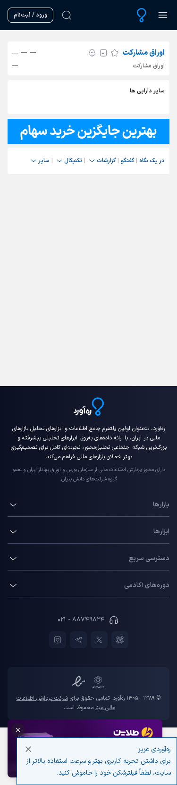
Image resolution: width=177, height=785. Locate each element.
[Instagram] (57, 639)
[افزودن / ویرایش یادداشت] (103, 53)
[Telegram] (78, 639)
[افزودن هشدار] (92, 53)
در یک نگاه (152, 161)
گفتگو (127, 161)
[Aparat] (119, 639)
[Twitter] (99, 639)
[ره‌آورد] (141, 15)
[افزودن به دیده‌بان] (114, 53)
